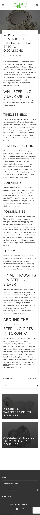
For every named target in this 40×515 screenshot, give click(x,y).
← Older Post (7, 378)
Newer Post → (33, 378)
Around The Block (18, 504)
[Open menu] (5, 5)
